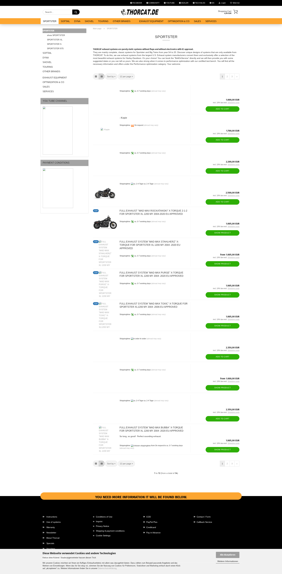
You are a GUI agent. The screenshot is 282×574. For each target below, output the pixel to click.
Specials (50, 543)
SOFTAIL (65, 21)
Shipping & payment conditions (110, 531)
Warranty (50, 527)
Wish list (235, 3)
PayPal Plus (151, 522)
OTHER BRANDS (121, 21)
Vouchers (50, 548)
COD (148, 517)
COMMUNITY (154, 3)
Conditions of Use (104, 517)
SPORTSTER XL (55, 39)
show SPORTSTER (56, 35)
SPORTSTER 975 (55, 48)
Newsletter (51, 532)
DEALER (184, 3)
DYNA (77, 21)
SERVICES (210, 21)
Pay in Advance (153, 532)
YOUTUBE (170, 3)
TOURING (103, 21)
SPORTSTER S (54, 44)
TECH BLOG (200, 3)
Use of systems (53, 522)
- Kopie (123, 118)
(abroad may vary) (158, 91)
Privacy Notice (102, 526)
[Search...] (76, 12)
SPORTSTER (49, 21)
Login (223, 3)
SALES (197, 21)
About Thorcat (52, 538)
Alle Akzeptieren (227, 555)
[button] (96, 76)
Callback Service (204, 522)
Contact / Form (203, 517)
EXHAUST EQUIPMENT (151, 21)
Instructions (51, 517)
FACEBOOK (137, 3)
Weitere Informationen (227, 561)
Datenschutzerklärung (107, 568)
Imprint (99, 521)
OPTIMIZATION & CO (178, 21)
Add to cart (222, 109)
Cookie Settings (103, 535)
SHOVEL (89, 21)
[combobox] (111, 76)
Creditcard (151, 527)
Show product (222, 233)
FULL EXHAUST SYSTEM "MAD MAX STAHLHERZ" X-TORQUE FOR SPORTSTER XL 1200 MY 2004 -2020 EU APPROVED (150, 245)
